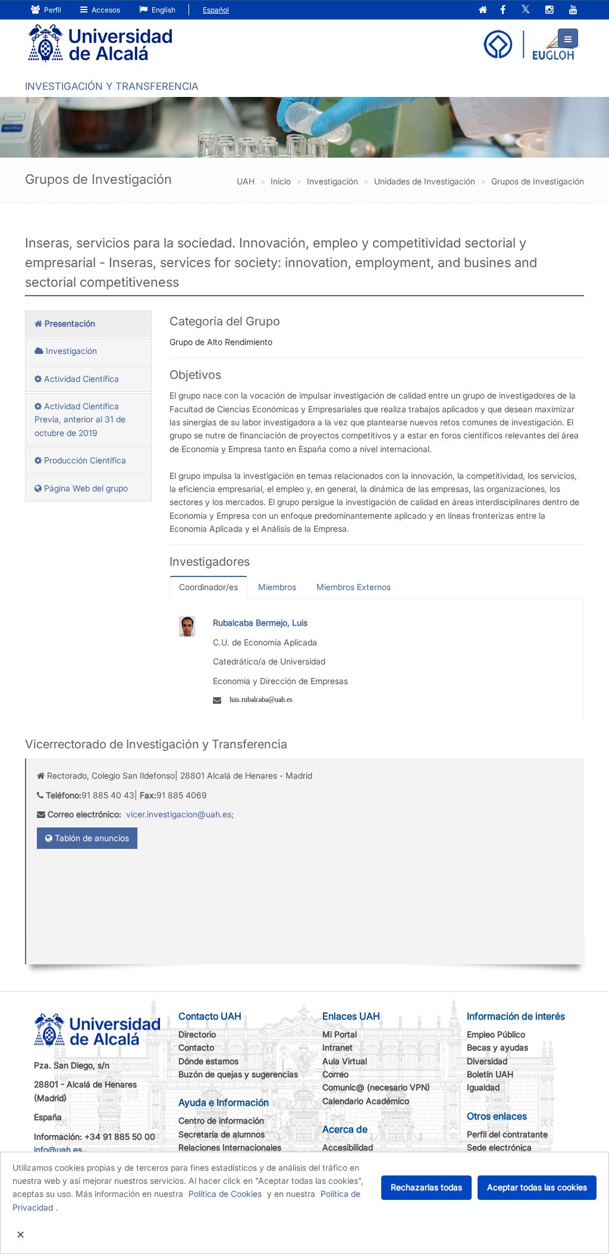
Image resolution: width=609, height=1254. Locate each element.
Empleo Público (496, 1034)
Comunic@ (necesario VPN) (376, 1087)
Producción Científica (84, 460)
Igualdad (483, 1087)
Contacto (196, 1047)
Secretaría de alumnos (221, 1134)
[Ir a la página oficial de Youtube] (573, 10)
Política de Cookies (225, 1194)
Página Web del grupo (85, 488)
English (162, 9)
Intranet (337, 1047)
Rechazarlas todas (426, 1187)
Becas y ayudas (497, 1047)
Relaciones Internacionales (229, 1147)
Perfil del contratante (507, 1134)
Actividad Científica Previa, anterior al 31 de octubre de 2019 (79, 419)
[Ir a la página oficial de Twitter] (525, 10)
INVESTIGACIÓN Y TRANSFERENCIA (112, 86)
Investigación (70, 351)
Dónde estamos (208, 1061)
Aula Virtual (344, 1061)
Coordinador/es (208, 587)
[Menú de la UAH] (568, 38)
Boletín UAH (490, 1074)
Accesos (105, 9)
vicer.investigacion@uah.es (178, 814)
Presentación (68, 323)
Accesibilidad (347, 1147)
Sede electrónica (499, 1147)
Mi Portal (339, 1034)
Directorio (197, 1034)
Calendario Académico (365, 1101)
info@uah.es (58, 1150)
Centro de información (221, 1120)
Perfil (51, 9)
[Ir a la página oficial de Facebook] (503, 10)
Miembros (277, 587)
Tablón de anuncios (90, 838)
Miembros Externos (353, 587)
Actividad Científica (80, 379)
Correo (335, 1074)
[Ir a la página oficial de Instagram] (549, 10)
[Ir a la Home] (100, 44)
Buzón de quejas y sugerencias (238, 1074)
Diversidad (487, 1061)
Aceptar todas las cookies (537, 1187)
